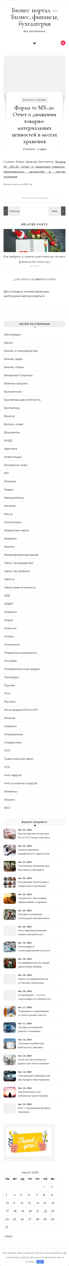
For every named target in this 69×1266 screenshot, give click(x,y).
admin (43, 149)
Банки (8, 342)
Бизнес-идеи (13, 359)
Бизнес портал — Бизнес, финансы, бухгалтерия (34, 17)
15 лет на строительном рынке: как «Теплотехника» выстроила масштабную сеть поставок (33, 1062)
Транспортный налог (19, 758)
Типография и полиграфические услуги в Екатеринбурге (34, 949)
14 (37, 1203)
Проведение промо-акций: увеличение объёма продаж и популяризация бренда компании (34, 965)
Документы (12, 432)
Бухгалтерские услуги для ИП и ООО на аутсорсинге (34, 835)
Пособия (10, 661)
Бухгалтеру (12, 408)
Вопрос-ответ (14, 424)
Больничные (12, 391)
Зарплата (10, 448)
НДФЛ (8, 603)
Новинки (10, 612)
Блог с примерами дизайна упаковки (34, 1110)
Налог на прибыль (17, 571)
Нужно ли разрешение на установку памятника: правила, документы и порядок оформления (33, 981)
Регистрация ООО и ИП (21, 709)
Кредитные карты (16, 530)
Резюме (9, 718)
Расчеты (10, 701)
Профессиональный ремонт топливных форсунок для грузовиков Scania (33, 1029)
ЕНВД (8, 440)
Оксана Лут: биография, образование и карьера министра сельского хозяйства (32, 900)
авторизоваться (33, 296)
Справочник (13, 742)
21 (37, 1211)
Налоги (9, 579)
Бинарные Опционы (18, 375)
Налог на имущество (18, 563)
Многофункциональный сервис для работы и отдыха (32, 933)
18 (15, 1211)
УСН (7, 767)
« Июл (8, 1236)
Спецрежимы (13, 734)
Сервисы (10, 726)
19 (22, 1211)
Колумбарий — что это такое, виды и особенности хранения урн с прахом (34, 997)
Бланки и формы (34, 100)
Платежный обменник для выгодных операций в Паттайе (33, 868)
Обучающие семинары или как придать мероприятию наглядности (34, 1078)
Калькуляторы (14, 497)
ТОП (7, 750)
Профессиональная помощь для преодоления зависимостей (33, 916)
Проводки (11, 677)
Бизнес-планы (14, 367)
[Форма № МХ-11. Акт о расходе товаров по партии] (57, 211)
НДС (7, 595)
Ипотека (10, 481)
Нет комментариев (34, 198)
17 (7, 1211)
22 (45, 1211)
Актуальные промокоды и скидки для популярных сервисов (33, 884)
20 (30, 1211)
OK (40, 1261)
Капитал (10, 505)
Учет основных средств (20, 783)
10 (7, 1203)
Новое (8, 620)
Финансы (10, 791)
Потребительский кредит (22, 669)
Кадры (9, 489)
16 (52, 1203)
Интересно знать (16, 465)
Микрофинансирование (21, 554)
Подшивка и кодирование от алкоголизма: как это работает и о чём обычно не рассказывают (33, 1013)
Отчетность (12, 644)
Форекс (9, 799)
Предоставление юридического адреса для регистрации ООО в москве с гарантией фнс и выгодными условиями (34, 852)
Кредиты (10, 538)
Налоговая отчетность (19, 587)
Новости (10, 628)
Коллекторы (12, 522)
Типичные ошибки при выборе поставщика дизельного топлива (31, 1046)
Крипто (9, 546)
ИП (6, 473)
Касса (8, 514)
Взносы (9, 416)
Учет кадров (13, 775)
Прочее (9, 685)
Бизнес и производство (21, 350)
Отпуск (9, 636)
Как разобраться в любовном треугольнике (33, 1093)
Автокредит (12, 334)
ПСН (7, 693)
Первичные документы (20, 652)
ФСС (7, 807)
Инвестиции (12, 457)
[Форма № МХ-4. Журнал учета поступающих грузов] (11, 211)
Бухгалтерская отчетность (22, 399)
